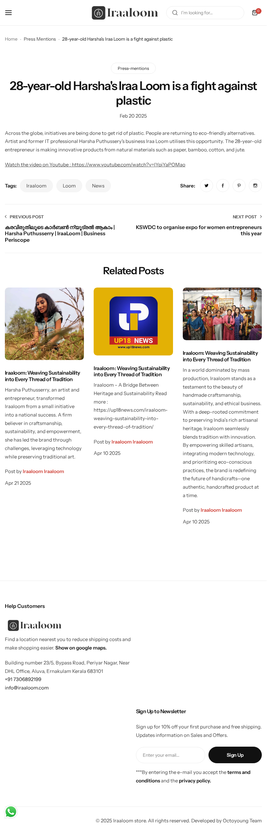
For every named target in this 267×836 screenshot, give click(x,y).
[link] (206, 185)
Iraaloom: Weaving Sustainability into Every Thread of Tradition (42, 375)
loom (69, 186)
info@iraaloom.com (27, 688)
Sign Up (235, 755)
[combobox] (205, 12)
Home (11, 39)
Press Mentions (40, 39)
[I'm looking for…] (175, 12)
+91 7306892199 (23, 679)
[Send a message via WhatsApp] (11, 811)
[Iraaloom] (125, 12)
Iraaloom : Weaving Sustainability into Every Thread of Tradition (132, 371)
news (98, 186)
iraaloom (36, 186)
